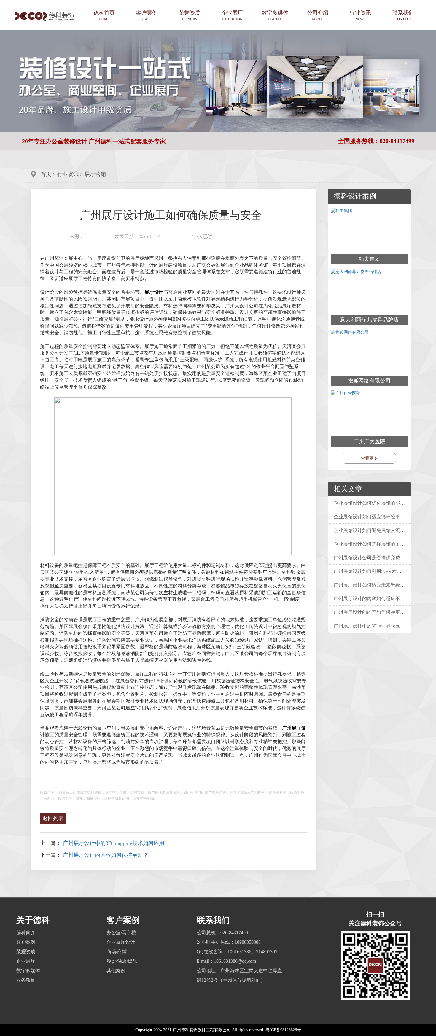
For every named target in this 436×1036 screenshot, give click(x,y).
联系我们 (403, 15)
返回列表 (53, 818)
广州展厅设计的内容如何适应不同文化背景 (380, 598)
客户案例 (146, 15)
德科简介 (25, 932)
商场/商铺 (116, 951)
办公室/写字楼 (121, 932)
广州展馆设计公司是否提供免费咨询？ (374, 557)
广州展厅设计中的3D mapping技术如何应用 (113, 843)
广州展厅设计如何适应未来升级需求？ (374, 584)
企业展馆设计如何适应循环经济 (368, 516)
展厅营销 (95, 174)
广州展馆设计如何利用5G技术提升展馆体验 (380, 571)
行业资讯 (360, 15)
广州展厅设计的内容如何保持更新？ (105, 855)
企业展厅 (232, 15)
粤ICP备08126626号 (283, 1030)
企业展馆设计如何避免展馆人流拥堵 (373, 530)
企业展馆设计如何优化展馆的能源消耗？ (376, 503)
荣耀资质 (25, 951)
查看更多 (369, 458)
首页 (46, 174)
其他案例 (115, 970)
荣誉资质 (189, 15)
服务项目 (25, 980)
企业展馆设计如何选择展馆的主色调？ (374, 543)
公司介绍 (317, 15)
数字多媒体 (275, 15)
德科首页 (104, 15)
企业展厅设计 (120, 942)
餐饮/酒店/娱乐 (121, 961)
